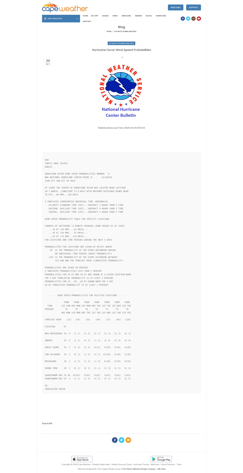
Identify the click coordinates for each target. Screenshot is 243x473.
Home (109, 31)
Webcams (176, 7)
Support (193, 7)
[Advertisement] (121, 139)
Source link (47, 423)
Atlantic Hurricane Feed (125, 31)
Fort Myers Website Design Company (139, 469)
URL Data (161, 469)
